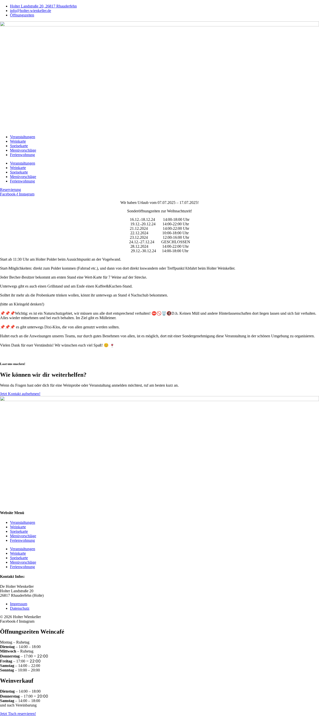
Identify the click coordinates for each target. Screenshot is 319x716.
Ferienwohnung (22, 155)
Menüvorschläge (23, 150)
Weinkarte (18, 141)
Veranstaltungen (22, 137)
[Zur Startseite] (159, 25)
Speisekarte (19, 146)
